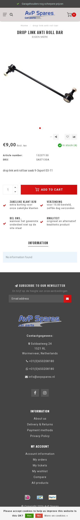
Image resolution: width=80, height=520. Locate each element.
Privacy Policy (40, 436)
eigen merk (40, 37)
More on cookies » (56, 515)
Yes (29, 515)
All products (40, 482)
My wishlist (40, 471)
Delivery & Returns (40, 424)
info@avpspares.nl (42, 376)
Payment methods (40, 430)
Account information (40, 453)
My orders (40, 459)
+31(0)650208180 (41, 361)
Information (38, 243)
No (39, 515)
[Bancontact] (40, 497)
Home (24, 25)
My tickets (40, 465)
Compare (40, 477)
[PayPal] (52, 497)
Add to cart (51, 189)
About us (40, 418)
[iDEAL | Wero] (27, 497)
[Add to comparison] (74, 137)
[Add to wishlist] (67, 137)
